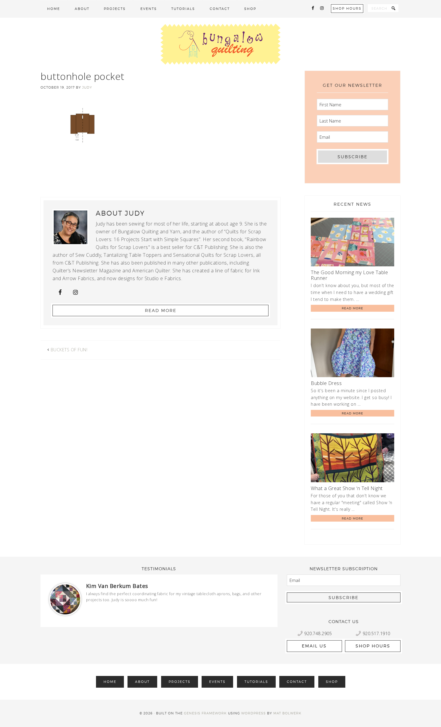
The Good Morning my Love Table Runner (349, 275)
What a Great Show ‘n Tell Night (347, 488)
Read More (160, 310)
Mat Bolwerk (287, 713)
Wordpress (253, 713)
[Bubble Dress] (352, 354)
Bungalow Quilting (220, 44)
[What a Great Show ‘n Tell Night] (352, 458)
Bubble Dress (326, 383)
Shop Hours (347, 8)
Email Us (314, 645)
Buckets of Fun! (69, 350)
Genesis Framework (205, 713)
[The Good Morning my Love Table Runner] (352, 243)
